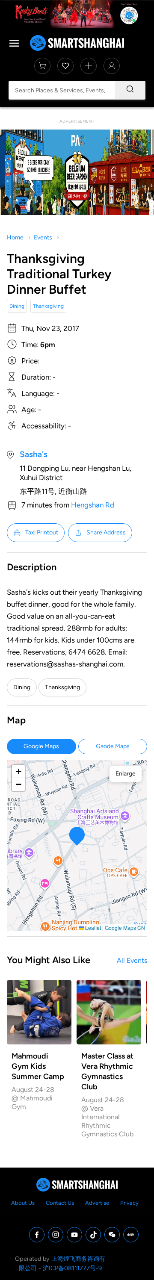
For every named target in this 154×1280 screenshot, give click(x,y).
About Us (23, 1203)
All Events (132, 960)
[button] (77, 836)
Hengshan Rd (92, 505)
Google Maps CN (125, 927)
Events (43, 237)
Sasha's (33, 454)
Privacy (129, 1203)
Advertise (97, 1203)
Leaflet (92, 927)
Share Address (106, 532)
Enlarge (126, 773)
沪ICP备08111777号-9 (72, 1268)
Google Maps (41, 746)
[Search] (130, 90)
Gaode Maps (113, 746)
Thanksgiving (48, 306)
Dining (16, 306)
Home (15, 237)
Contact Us (60, 1203)
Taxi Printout (41, 532)
